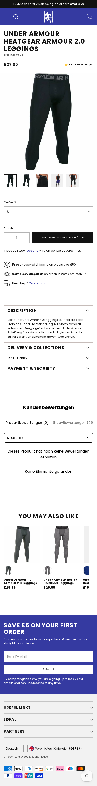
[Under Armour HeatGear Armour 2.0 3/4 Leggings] (48, 121)
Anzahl (9, 228)
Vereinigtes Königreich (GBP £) (57, 748)
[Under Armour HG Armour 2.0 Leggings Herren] (22, 544)
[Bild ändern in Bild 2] (26, 180)
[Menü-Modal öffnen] (6, 17)
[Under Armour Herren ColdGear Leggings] (61, 544)
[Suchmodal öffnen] (15, 17)
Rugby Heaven (40, 756)
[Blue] (87, 570)
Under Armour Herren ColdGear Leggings (60, 581)
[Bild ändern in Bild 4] (57, 180)
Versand (32, 251)
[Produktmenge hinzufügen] (25, 238)
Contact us (37, 283)
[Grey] (8, 570)
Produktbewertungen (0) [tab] (27, 422)
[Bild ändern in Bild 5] (72, 180)
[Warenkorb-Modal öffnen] (89, 17)
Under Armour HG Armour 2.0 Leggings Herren (20, 583)
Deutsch (12, 748)
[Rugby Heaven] (48, 16)
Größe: (10, 202)
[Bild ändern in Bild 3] (42, 180)
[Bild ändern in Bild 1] (10, 180)
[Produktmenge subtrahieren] (8, 238)
